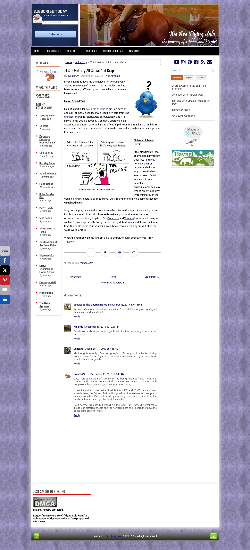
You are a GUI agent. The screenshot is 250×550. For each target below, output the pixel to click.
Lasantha (113, 546)
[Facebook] (196, 62)
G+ (74, 222)
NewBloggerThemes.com (169, 546)
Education (90, 50)
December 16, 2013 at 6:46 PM (125, 304)
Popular (177, 77)
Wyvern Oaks (46, 255)
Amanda (78, 326)
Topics (189, 77)
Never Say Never (181, 109)
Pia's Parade (46, 292)
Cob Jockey (46, 152)
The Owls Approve (44, 305)
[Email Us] (209, 62)
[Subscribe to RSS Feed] (203, 62)
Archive (201, 77)
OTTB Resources (113, 50)
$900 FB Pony (46, 115)
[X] (5, 270)
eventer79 (73, 75)
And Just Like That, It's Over (187, 94)
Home (37, 50)
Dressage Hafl (47, 282)
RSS (83, 229)
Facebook (113, 218)
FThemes (83, 546)
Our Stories (54, 50)
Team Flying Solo (112, 536)
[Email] (5, 290)
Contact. (44, 125)
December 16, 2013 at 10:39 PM (101, 326)
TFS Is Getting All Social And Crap (89, 70)
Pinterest (150, 159)
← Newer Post (73, 276)
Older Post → (152, 276)
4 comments (113, 75)
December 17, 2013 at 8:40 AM (107, 374)
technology (81, 62)
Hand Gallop (46, 183)
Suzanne (78, 348)
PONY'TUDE (46, 207)
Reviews (72, 50)
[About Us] (48, 80)
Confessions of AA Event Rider (48, 244)
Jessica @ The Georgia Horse (90, 304)
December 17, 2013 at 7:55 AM (102, 348)
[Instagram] (183, 62)
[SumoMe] (5, 299)
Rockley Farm (47, 163)
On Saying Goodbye (183, 115)
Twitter (103, 109)
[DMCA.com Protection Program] (45, 506)
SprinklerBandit (48, 173)
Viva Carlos (45, 218)
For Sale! (134, 50)
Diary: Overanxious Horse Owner (46, 269)
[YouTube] (176, 62)
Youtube (129, 218)
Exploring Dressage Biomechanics (47, 139)
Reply (77, 316)
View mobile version (112, 282)
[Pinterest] (190, 62)
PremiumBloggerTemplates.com (137, 546)
